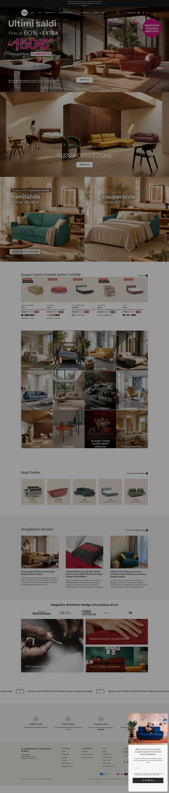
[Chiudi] (164, 717)
